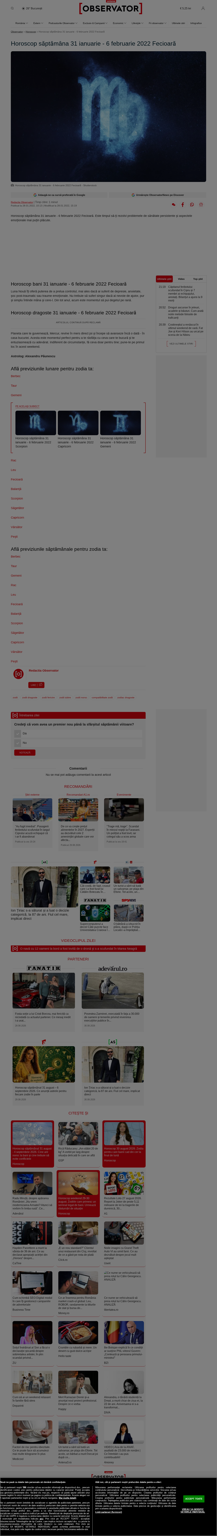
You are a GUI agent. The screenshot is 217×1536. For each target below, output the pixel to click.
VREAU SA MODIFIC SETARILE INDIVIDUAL (193, 1510)
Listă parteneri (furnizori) (108, 1512)
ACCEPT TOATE (194, 1499)
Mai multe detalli (67, 1498)
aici (41, 1518)
